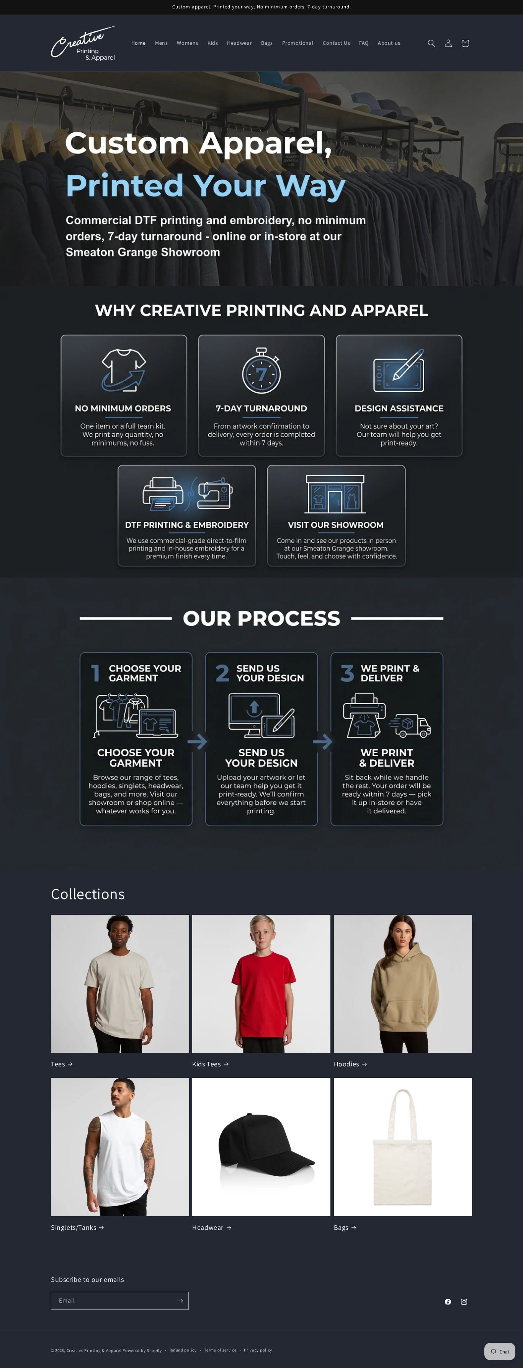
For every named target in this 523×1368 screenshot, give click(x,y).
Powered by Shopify (142, 1350)
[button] (431, 43)
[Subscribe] (180, 1301)
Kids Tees (206, 1063)
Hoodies (346, 1063)
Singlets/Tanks (73, 1227)
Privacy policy (258, 1350)
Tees (58, 1063)
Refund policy (183, 1350)
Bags (341, 1227)
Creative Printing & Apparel (94, 1350)
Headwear (208, 1227)
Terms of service (220, 1350)
